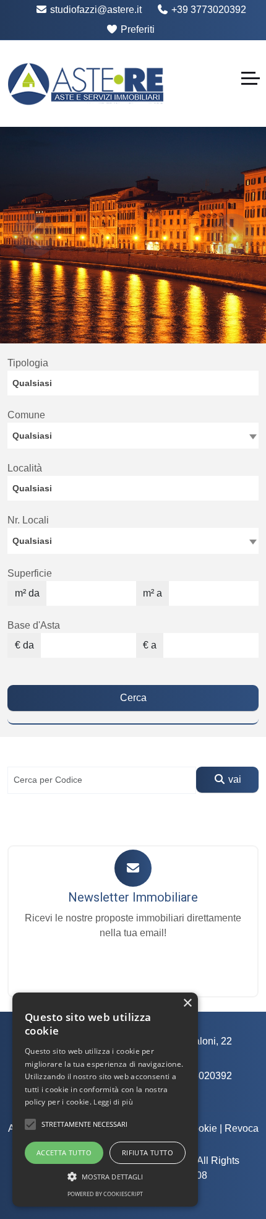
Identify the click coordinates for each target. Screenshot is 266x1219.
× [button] (187, 1003)
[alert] (105, 1100)
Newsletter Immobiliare (133, 897)
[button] (30, 1124)
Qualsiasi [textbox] (32, 541)
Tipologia (27, 363)
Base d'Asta (33, 625)
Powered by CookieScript (105, 1194)
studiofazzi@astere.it (95, 9)
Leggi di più (113, 1101)
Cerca (133, 697)
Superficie (29, 573)
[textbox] (133, 435)
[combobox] (133, 383)
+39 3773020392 (207, 9)
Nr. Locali (28, 520)
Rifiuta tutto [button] (147, 1152)
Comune (26, 415)
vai (233, 779)
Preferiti (136, 29)
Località (24, 468)
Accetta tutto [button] (64, 1152)
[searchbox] (136, 386)
